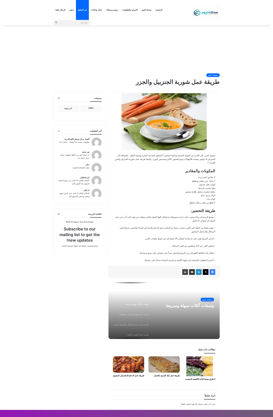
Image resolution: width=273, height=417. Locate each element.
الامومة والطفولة (131, 10)
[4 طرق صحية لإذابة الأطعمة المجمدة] (199, 366)
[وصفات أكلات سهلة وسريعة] (164, 310)
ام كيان (86, 190)
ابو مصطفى (84, 177)
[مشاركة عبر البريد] (192, 272)
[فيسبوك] (212, 272)
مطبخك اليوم (213, 75)
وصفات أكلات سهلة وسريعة (190, 305)
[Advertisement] (136, 49)
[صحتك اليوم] (205, 12)
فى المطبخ (82, 10)
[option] (164, 310)
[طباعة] (185, 272)
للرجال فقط (60, 10)
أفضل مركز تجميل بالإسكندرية (76, 139)
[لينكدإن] (199, 272)
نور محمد (85, 152)
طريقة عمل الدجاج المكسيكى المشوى (128, 375)
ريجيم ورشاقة (112, 10)
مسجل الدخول (197, 404)
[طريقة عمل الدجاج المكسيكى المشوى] (128, 364)
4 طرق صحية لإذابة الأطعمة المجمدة (200, 379)
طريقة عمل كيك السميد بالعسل (167, 375)
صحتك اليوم (147, 10)
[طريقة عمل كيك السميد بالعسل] (164, 364)
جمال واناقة (97, 10)
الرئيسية (159, 10)
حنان (87, 164)
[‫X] (205, 272)
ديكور (71, 10)
